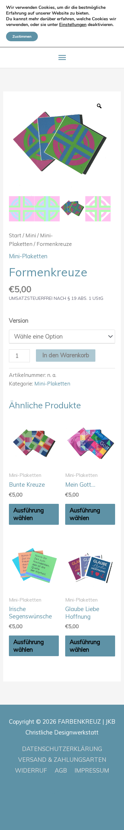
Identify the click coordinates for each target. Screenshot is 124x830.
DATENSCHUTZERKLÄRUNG (62, 749)
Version (18, 320)
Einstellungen (72, 25)
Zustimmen (21, 36)
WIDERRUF (31, 770)
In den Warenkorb (65, 355)
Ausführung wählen (28, 514)
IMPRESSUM (91, 770)
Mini (30, 235)
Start (15, 235)
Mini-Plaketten (28, 256)
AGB (61, 770)
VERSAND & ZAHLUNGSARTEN (62, 759)
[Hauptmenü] (62, 57)
